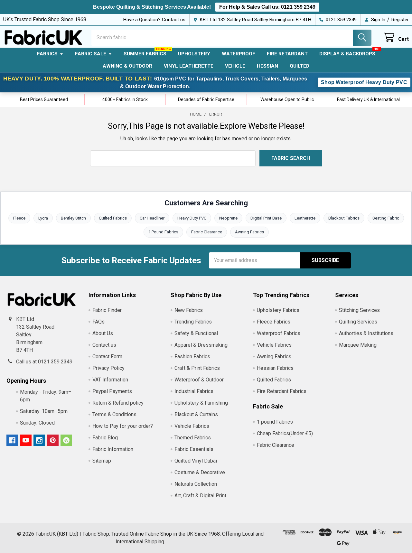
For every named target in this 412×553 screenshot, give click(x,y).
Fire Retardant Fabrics (281, 391)
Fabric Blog (105, 438)
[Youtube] (26, 440)
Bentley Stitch (73, 218)
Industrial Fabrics (193, 391)
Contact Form (107, 356)
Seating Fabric (385, 218)
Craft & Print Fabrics (197, 368)
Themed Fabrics (192, 438)
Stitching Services (359, 310)
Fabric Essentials (193, 449)
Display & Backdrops (347, 54)
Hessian (267, 66)
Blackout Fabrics (344, 218)
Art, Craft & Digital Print (200, 495)
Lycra (43, 218)
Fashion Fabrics (192, 356)
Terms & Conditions (114, 414)
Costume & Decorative (199, 472)
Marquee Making (358, 345)
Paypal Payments (112, 391)
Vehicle (235, 66)
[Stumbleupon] (66, 440)
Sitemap (101, 461)
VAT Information (110, 380)
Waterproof (238, 54)
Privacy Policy (108, 368)
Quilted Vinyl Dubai (195, 461)
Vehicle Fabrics (191, 426)
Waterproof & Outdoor (199, 380)
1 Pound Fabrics (163, 232)
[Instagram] (39, 440)
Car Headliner (152, 218)
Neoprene (228, 218)
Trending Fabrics (193, 322)
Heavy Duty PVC (191, 218)
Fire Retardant (287, 54)
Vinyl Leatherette (188, 66)
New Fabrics (188, 310)
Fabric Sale (90, 54)
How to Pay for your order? (122, 426)
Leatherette (305, 218)
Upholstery (194, 54)
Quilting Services (358, 322)
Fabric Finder (107, 310)
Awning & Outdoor (127, 66)
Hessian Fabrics (275, 368)
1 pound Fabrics (275, 422)
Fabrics (47, 54)
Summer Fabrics (145, 54)
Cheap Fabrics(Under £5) (285, 433)
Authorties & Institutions (366, 333)
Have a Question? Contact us (154, 20)
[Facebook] (12, 440)
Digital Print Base (266, 218)
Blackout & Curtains (196, 414)
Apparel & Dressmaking (201, 345)
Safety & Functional (196, 333)
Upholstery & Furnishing (201, 403)
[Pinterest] (53, 440)
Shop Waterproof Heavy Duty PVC (364, 82)
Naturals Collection (195, 484)
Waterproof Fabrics (278, 333)
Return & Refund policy (118, 403)
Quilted (299, 66)
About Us (102, 333)
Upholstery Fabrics (278, 310)
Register (400, 20)
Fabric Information (112, 449)
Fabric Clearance (206, 232)
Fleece (19, 218)
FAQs (98, 322)
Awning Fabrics (249, 232)
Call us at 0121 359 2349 (44, 362)
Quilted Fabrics (113, 218)
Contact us (104, 345)
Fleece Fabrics (273, 322)
